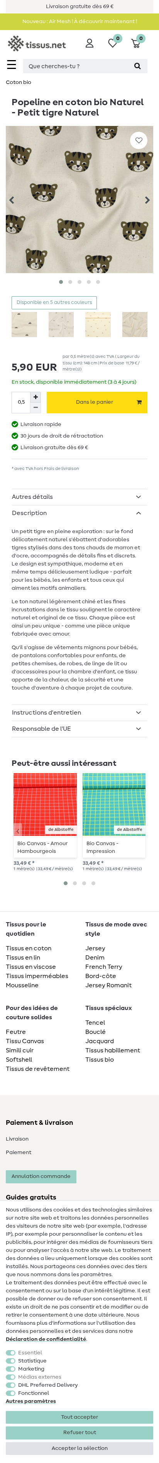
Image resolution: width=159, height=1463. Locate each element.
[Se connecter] (89, 43)
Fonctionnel (33, 1393)
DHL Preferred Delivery (48, 1385)
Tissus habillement (112, 1050)
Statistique (32, 1361)
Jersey (95, 948)
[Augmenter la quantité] (35, 397)
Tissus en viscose (31, 967)
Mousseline (22, 985)
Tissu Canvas (25, 1041)
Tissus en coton (28, 948)
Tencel (95, 1023)
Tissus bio (99, 1060)
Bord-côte (100, 976)
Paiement (18, 1152)
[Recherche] (137, 66)
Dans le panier (94, 402)
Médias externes (39, 1377)
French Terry (103, 967)
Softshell (19, 1060)
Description (29, 513)
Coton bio (18, 82)
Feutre (16, 1032)
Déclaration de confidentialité (46, 1339)
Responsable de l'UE (41, 729)
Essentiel (30, 1353)
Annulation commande (41, 1176)
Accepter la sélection (80, 1448)
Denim (95, 958)
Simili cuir (20, 1050)
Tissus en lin (23, 958)
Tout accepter (79, 1417)
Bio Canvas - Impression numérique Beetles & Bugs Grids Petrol (113, 847)
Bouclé (95, 1032)
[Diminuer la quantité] (35, 408)
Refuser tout (79, 1432)
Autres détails (32, 497)
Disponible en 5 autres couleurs (54, 302)
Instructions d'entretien (46, 713)
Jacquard (99, 1041)
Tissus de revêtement (37, 1069)
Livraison (17, 1139)
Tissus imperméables (37, 976)
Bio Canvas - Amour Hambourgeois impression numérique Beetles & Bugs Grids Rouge (44, 847)
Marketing (31, 1369)
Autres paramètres (31, 1401)
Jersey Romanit (108, 985)
